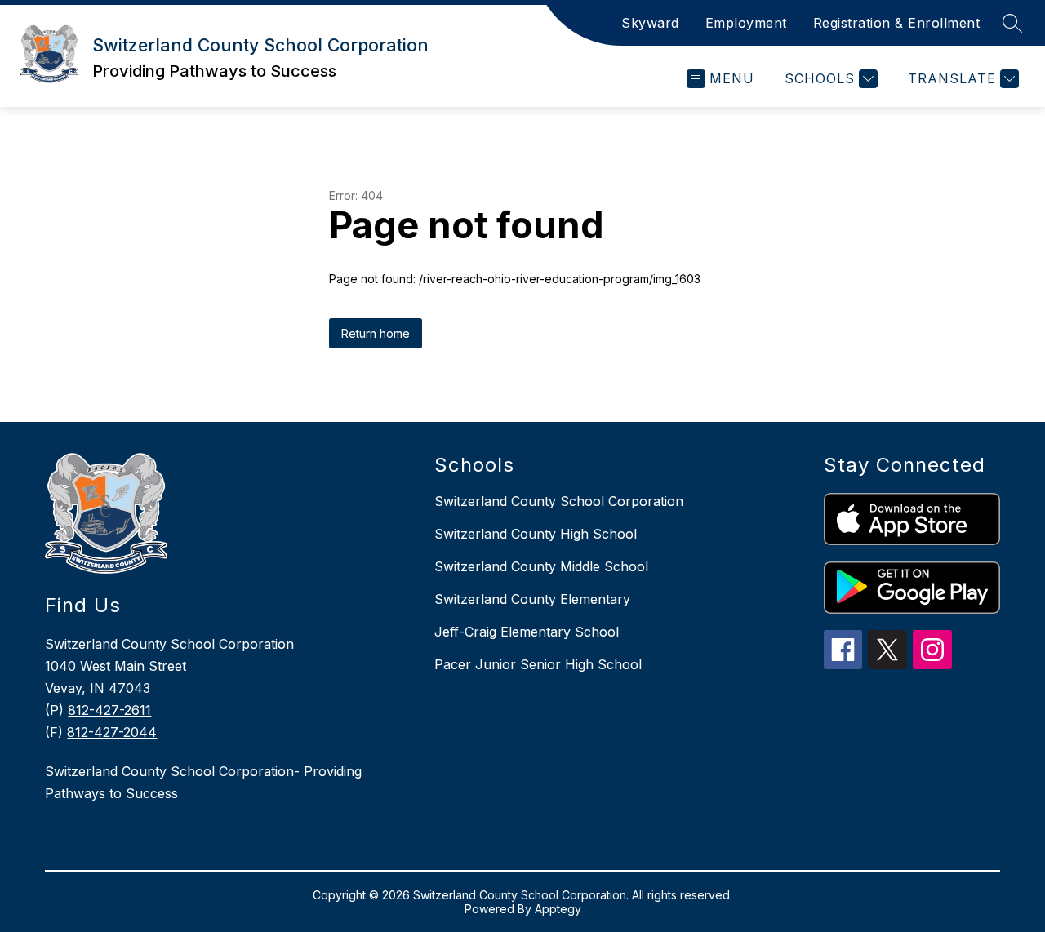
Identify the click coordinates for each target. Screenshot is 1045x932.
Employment (746, 23)
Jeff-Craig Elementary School (526, 632)
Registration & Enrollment (897, 23)
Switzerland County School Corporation (558, 501)
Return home (375, 333)
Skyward (650, 23)
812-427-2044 (112, 732)
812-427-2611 (109, 710)
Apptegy (558, 909)
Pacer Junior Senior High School (538, 664)
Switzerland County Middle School (541, 566)
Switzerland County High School (535, 534)
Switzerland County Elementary (532, 599)
